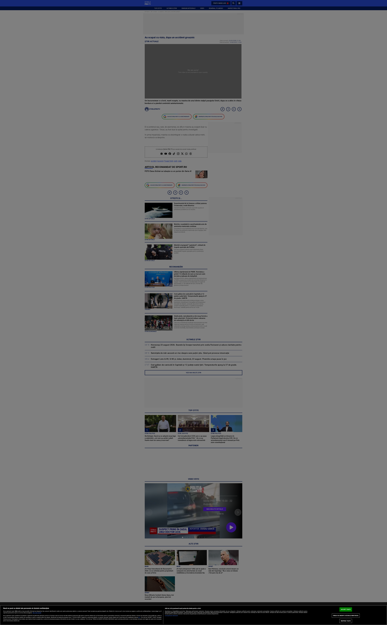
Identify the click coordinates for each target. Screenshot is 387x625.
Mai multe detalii (37, 612)
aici (139, 617)
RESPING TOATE (346, 621)
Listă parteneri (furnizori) (171, 615)
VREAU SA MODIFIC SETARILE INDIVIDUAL (346, 615)
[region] (193, 615)
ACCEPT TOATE (346, 609)
